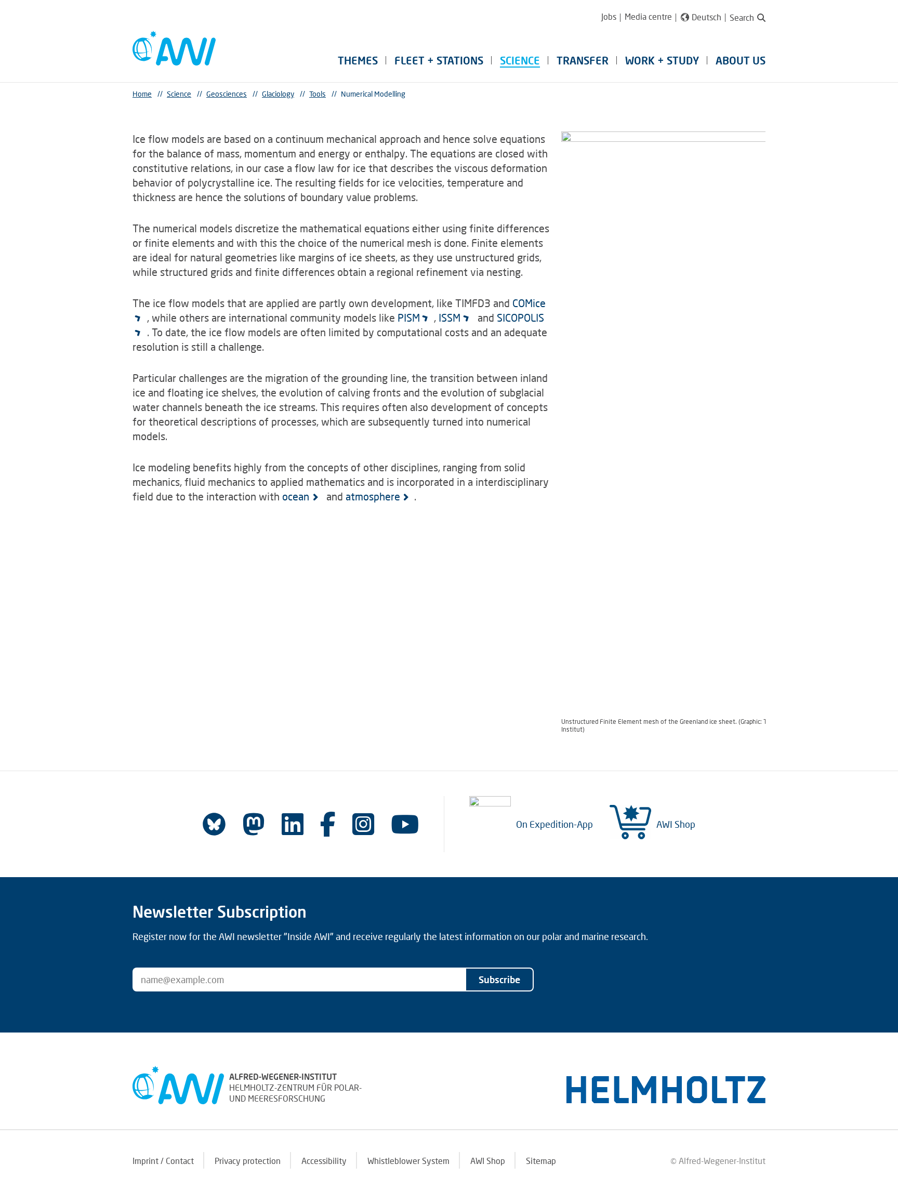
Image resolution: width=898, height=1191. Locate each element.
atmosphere (373, 496)
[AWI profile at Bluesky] (214, 824)
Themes (358, 60)
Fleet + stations (438, 60)
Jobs (608, 16)
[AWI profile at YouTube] (405, 824)
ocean (295, 496)
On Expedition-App (554, 824)
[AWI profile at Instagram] (363, 824)
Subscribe (499, 979)
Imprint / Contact (163, 1161)
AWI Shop (675, 824)
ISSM (449, 317)
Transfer (583, 60)
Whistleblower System (408, 1161)
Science (520, 60)
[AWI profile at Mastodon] (253, 824)
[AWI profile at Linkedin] (292, 824)
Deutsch (706, 17)
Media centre (648, 16)
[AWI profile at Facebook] (328, 824)
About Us (740, 60)
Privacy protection (248, 1161)
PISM (409, 317)
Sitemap (541, 1161)
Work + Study (662, 60)
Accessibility (324, 1161)
